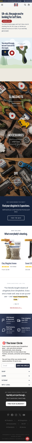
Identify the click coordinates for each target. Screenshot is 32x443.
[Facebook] (12, 415)
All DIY (24, 424)
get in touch (5, 31)
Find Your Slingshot (16, 404)
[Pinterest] (8, 415)
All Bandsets (10, 427)
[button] (29, 5)
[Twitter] (20, 415)
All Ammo (23, 427)
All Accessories (11, 424)
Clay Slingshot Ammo (9, 263)
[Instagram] (16, 415)
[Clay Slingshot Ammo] (13, 249)
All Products (9, 420)
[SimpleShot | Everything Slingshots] (16, 4)
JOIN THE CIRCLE (23, 366)
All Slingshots (22, 420)
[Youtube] (24, 415)
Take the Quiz (16, 218)
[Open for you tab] (27, 439)
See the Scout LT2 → (16, 308)
